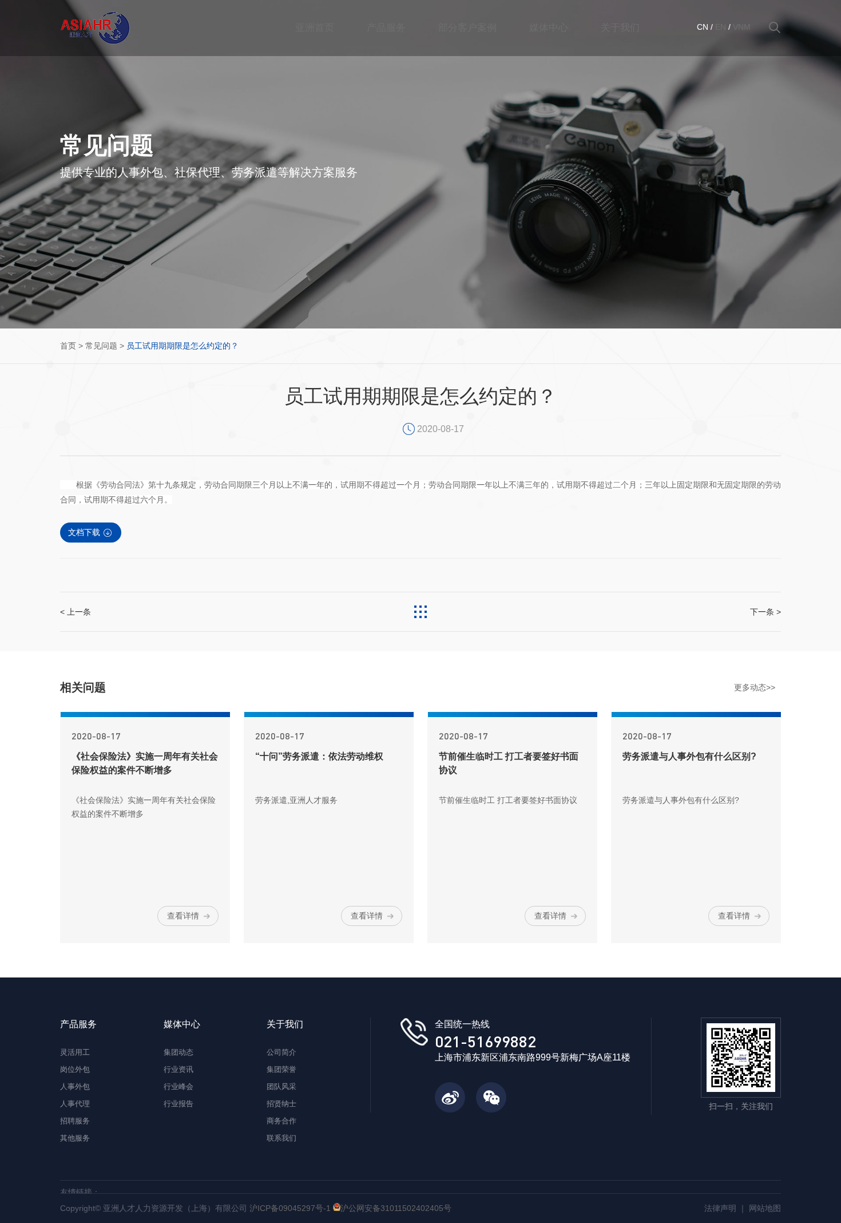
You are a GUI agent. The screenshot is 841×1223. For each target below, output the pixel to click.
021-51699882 (485, 1041)
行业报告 (178, 1103)
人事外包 (75, 1086)
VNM (742, 26)
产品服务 (386, 27)
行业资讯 (178, 1069)
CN (702, 26)
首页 (68, 345)
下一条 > (765, 611)
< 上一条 (75, 611)
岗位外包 (75, 1069)
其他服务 (75, 1138)
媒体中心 (548, 27)
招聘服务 (75, 1121)
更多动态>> (754, 687)
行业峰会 (178, 1086)
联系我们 (281, 1138)
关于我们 (620, 27)
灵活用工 (75, 1052)
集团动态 (178, 1052)
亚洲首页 (314, 27)
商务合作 (281, 1121)
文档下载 (84, 532)
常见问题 (101, 345)
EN (720, 26)
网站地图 (765, 1208)
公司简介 (281, 1052)
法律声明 (720, 1208)
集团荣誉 (281, 1069)
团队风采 (281, 1086)
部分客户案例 (467, 27)
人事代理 (75, 1103)
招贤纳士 (281, 1103)
